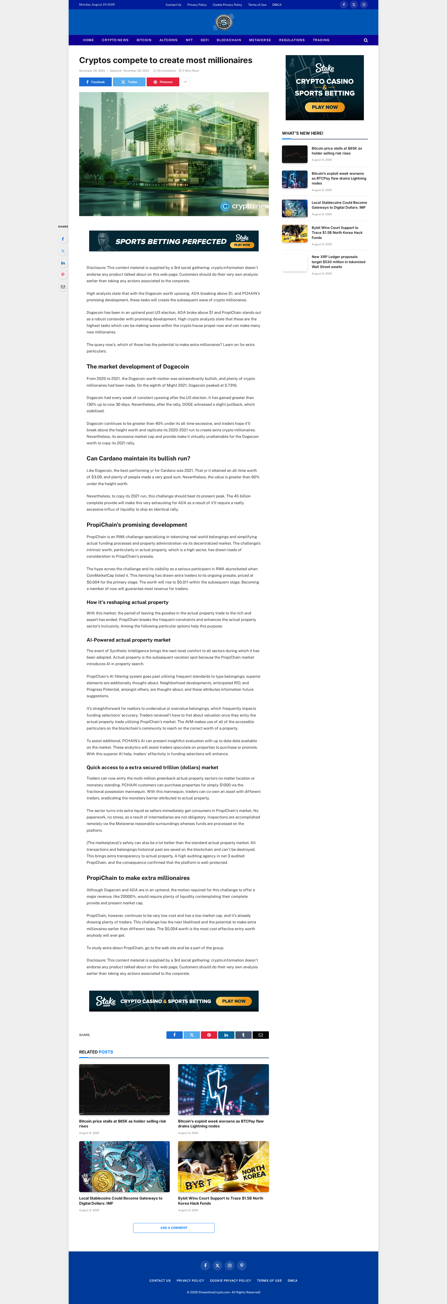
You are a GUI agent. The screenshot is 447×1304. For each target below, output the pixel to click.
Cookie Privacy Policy (227, 5)
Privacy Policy (197, 5)
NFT (189, 40)
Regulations (292, 40)
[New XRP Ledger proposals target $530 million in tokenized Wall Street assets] (295, 263)
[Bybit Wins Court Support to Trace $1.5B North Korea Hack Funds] (223, 1166)
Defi (205, 40)
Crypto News (115, 40)
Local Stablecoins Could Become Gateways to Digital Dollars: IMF (121, 1201)
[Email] (63, 286)
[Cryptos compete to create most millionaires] (174, 154)
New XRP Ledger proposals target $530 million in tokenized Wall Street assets (338, 262)
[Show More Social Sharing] (185, 81)
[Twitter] (63, 250)
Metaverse (260, 40)
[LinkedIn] (63, 262)
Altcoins (168, 40)
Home (88, 40)
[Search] (365, 40)
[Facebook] (63, 239)
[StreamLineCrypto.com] (223, 22)
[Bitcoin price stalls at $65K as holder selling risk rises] (124, 1089)
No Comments (166, 70)
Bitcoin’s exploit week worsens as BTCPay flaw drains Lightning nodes (221, 1124)
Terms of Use (257, 5)
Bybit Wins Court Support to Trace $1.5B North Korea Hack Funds (220, 1201)
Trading (321, 40)
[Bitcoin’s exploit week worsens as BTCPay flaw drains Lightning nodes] (223, 1089)
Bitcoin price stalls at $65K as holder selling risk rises (122, 1124)
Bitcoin (144, 40)
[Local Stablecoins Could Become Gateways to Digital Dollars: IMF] (124, 1166)
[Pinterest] (63, 274)
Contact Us (173, 5)
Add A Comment (173, 1228)
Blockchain (229, 40)
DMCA (276, 5)
